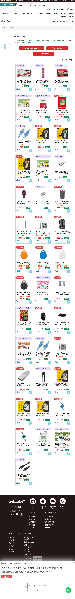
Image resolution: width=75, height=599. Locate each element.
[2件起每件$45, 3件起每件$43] (43, 374)
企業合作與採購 (49, 522)
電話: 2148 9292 (29, 542)
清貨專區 (48, 13)
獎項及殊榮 (32, 522)
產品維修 (71, 13)
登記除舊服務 (49, 525)
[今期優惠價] (62, 101)
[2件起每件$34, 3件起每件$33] (43, 162)
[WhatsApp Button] (68, 590)
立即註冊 (6, 577)
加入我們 (32, 525)
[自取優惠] (43, 132)
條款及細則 (12, 549)
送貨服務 (63, 0)
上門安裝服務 (49, 516)
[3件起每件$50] (24, 465)
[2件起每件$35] (62, 162)
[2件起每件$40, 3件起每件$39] (43, 283)
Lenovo (27, 6)
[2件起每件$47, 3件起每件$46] (43, 435)
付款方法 (11, 537)
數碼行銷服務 (26, 13)
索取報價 (56, 13)
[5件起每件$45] (43, 344)
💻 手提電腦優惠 (43, 53)
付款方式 (56, 0)
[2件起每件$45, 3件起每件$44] (24, 344)
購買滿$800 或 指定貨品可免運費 (36, 0)
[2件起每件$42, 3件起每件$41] (24, 314)
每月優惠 (40, 13)
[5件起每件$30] (24, 132)
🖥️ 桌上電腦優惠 (57, 48)
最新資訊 (63, 16)
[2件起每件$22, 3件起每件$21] (24, 101)
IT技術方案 (48, 519)
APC (44, 6)
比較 (18, 89)
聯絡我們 (11, 546)
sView (40, 6)
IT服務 (15, 13)
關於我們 (48, 0)
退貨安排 (11, 543)
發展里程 (32, 519)
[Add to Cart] (30, 89)
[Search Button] (46, 3)
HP (23, 6)
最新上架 (71, 16)
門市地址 (70, 0)
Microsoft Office (34, 6)
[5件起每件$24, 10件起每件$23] (43, 101)
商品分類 (5, 13)
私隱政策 (11, 552)
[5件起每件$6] (24, 71)
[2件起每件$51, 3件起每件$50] (62, 435)
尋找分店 (63, 13)
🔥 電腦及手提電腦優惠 (32, 48)
